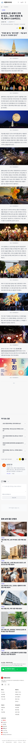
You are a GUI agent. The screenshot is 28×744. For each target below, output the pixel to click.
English (3, 722)
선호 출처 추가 (11, 21)
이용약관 (15, 742)
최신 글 (2, 692)
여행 (2, 709)
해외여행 (3, 696)
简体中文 (4, 726)
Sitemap (19, 742)
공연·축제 (17, 712)
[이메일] (8, 684)
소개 (3, 742)
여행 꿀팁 (17, 714)
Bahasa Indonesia (6, 734)
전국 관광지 (17, 696)
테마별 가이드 (18, 694)
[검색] (18, 2)
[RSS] (5, 684)
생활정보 (3, 707)
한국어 (3, 720)
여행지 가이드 (18, 692)
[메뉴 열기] (25, 2)
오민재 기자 (3, 22)
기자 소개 (3, 699)
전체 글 (16, 701)
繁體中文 (4, 728)
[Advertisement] (14, 398)
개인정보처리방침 (9, 742)
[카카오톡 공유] (20, 28)
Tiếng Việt (4, 732)
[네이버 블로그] (2, 684)
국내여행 (6, 7)
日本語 (3, 724)
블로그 (24, 742)
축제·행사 (17, 699)
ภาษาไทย (4, 730)
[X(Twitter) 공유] (23, 28)
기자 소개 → (9, 473)
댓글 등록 (14, 497)
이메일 (13, 473)
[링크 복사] (26, 28)
